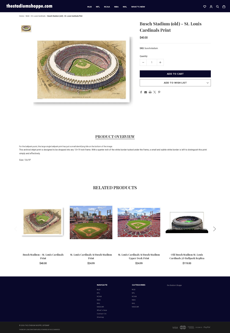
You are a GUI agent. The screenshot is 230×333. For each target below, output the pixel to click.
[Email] (145, 92)
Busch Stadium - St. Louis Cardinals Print (43, 256)
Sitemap (100, 317)
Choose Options (91, 242)
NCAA (107, 7)
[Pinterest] (159, 92)
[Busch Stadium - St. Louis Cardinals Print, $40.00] (43, 222)
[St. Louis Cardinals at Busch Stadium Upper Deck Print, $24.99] (139, 222)
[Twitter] (154, 92)
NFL (98, 7)
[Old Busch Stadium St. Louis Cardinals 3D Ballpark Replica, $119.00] (187, 222)
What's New (138, 7)
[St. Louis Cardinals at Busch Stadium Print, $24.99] (91, 222)
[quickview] (59, 207)
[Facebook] (141, 92)
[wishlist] (205, 6)
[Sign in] (211, 6)
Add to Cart (43, 242)
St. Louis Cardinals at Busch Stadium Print (91, 256)
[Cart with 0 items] (224, 6)
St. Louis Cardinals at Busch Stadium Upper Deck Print (139, 256)
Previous (15, 229)
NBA (116, 7)
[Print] (150, 92)
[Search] (217, 6)
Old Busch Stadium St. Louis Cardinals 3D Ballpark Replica (186, 256)
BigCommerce (55, 329)
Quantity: (144, 56)
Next (214, 229)
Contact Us (101, 314)
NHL (125, 7)
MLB (89, 7)
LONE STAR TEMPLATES (33, 329)
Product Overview (115, 136)
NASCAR (100, 307)
